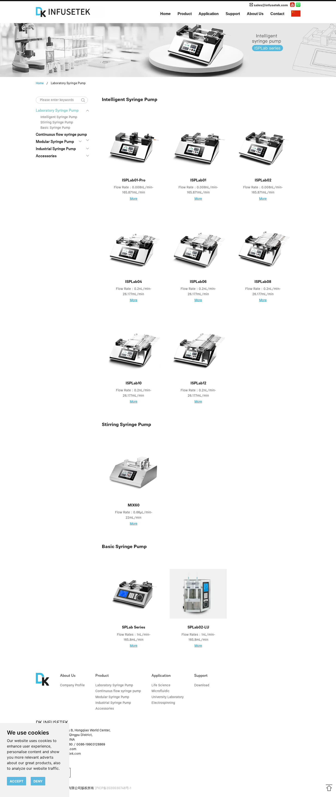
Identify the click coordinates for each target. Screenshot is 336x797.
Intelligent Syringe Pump (58, 117)
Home (165, 14)
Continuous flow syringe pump (61, 135)
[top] (329, 787)
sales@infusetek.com (271, 5)
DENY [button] (37, 781)
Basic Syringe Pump (55, 128)
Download (201, 685)
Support (233, 14)
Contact (277, 14)
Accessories (46, 156)
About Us (255, 14)
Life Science (160, 685)
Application (209, 14)
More (133, 199)
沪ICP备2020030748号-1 (113, 788)
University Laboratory (167, 697)
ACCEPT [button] (16, 781)
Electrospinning (163, 703)
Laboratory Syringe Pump (57, 111)
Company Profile (72, 685)
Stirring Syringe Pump (56, 122)
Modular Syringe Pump (55, 142)
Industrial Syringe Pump (56, 149)
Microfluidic (160, 691)
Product (185, 14)
